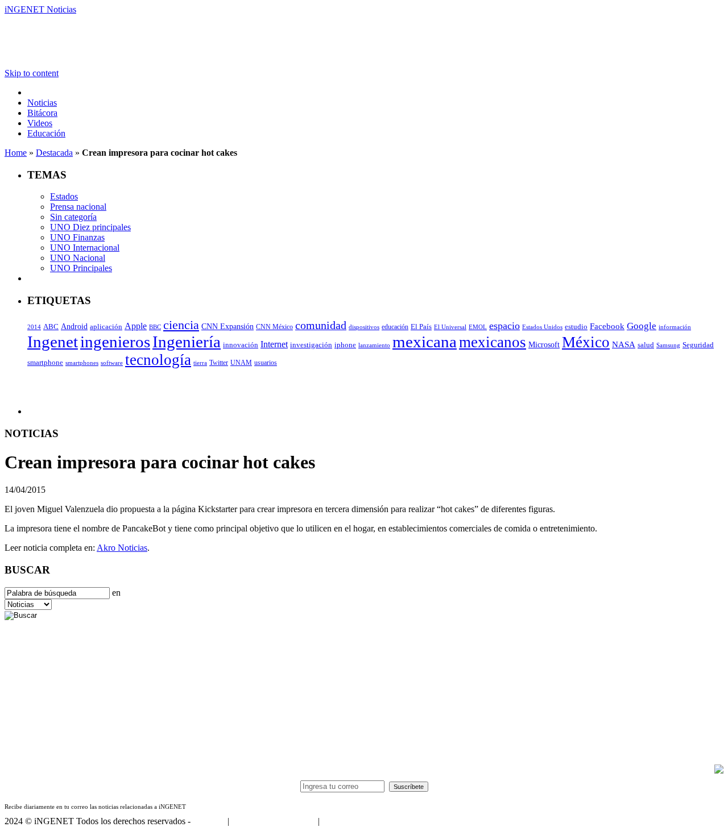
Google (641, 325)
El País (421, 327)
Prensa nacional (78, 206)
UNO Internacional (84, 247)
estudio (576, 327)
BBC (155, 326)
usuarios (265, 363)
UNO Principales (81, 268)
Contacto (209, 821)
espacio (504, 325)
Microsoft (544, 344)
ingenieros (115, 342)
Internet (274, 344)
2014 (34, 327)
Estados (64, 196)
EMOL (478, 326)
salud (646, 345)
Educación (46, 133)
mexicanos (492, 342)
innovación (240, 345)
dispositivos (364, 326)
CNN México (274, 327)
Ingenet (52, 342)
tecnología (158, 359)
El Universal (450, 326)
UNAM (241, 363)
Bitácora (42, 113)
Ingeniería (186, 342)
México (586, 342)
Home (16, 152)
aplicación (106, 327)
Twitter (218, 363)
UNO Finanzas (77, 237)
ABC (51, 326)
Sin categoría (73, 217)
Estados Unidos (542, 327)
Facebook (607, 326)
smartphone (45, 362)
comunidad (320, 325)
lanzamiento (374, 345)
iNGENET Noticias (40, 9)
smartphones (81, 362)
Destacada (54, 152)
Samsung (668, 345)
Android (74, 326)
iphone (345, 345)
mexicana (424, 342)
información (675, 327)
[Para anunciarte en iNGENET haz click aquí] (718, 770)
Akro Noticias (122, 547)
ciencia (181, 325)
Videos (39, 123)
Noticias (42, 102)
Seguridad (698, 345)
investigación (311, 344)
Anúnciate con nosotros (273, 821)
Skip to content (32, 73)
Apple (136, 326)
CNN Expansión (227, 326)
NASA (623, 344)
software (112, 362)
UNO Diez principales (90, 227)
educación (395, 327)
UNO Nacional (77, 258)
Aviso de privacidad (357, 821)
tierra (200, 362)
